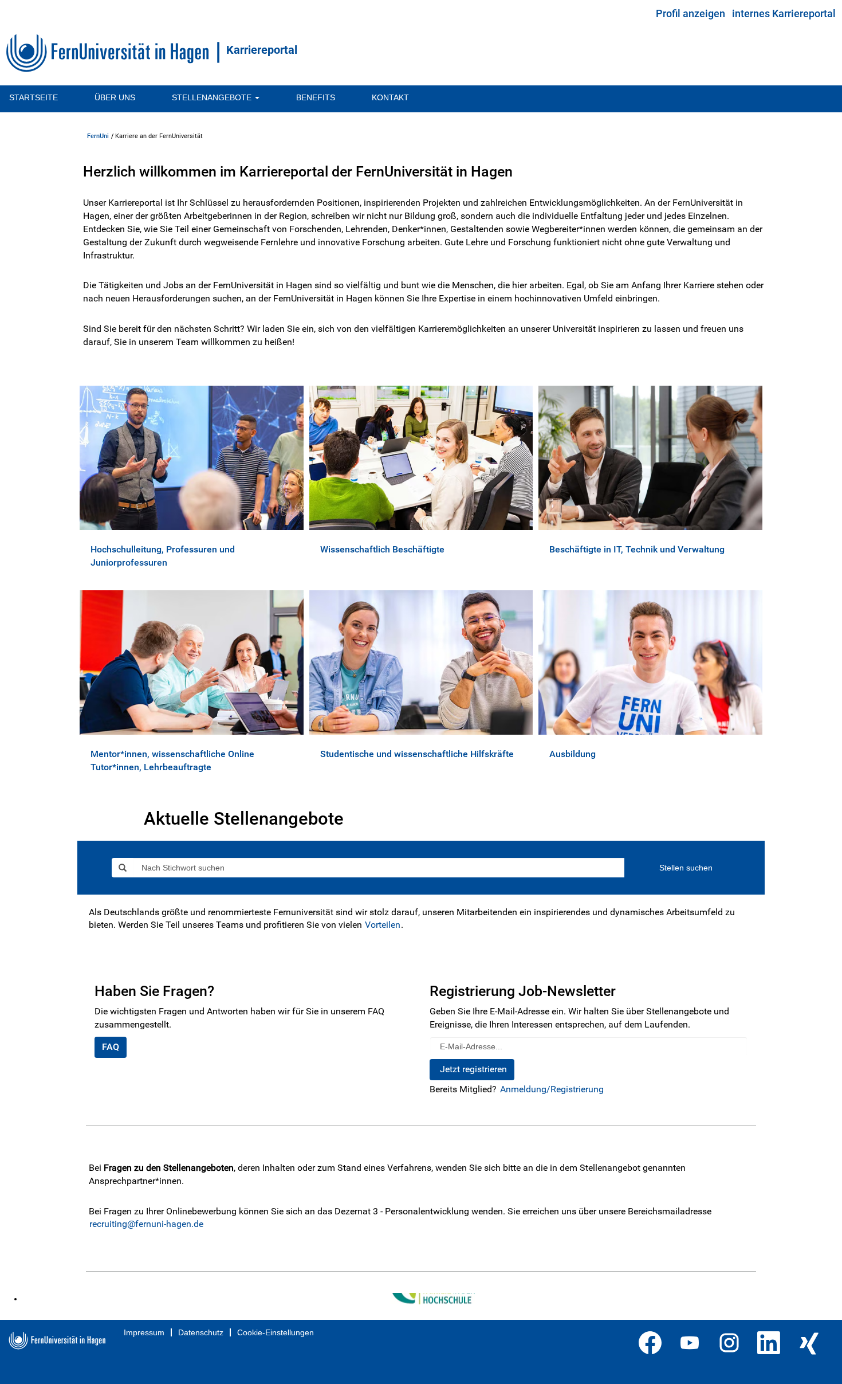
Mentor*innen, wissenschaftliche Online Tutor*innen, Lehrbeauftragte (172, 760)
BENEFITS (315, 97)
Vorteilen (382, 924)
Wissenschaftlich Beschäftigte (382, 549)
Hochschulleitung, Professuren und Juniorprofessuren (163, 556)
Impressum (144, 1332)
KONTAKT (390, 97)
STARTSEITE (33, 97)
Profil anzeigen (690, 13)
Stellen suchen (686, 867)
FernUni (98, 136)
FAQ (110, 1046)
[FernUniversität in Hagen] (113, 53)
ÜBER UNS (115, 97)
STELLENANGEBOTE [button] (213, 97)
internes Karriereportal (784, 13)
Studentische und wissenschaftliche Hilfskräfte (417, 753)
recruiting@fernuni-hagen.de (146, 1223)
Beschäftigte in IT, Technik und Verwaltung (637, 549)
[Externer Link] (26, 1298)
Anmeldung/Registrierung (552, 1089)
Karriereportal (261, 50)
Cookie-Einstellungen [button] (275, 1332)
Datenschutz (200, 1332)
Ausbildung (572, 753)
